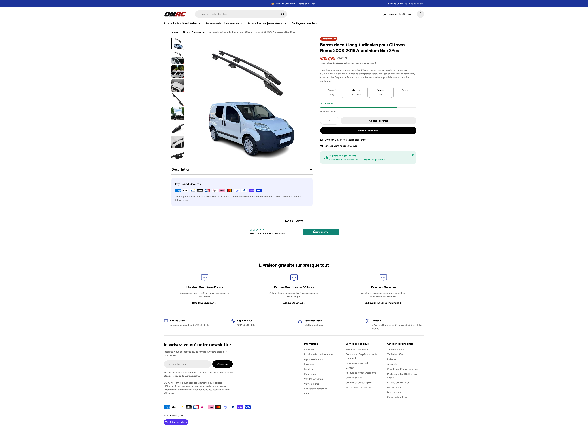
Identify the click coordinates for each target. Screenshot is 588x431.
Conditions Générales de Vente (217, 372)
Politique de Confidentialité (185, 375)
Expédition (338, 63)
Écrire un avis (320, 231)
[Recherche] (283, 14)
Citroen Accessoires (194, 31)
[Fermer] (413, 155)
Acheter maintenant (368, 130)
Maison (175, 31)
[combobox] (241, 14)
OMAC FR (177, 415)
